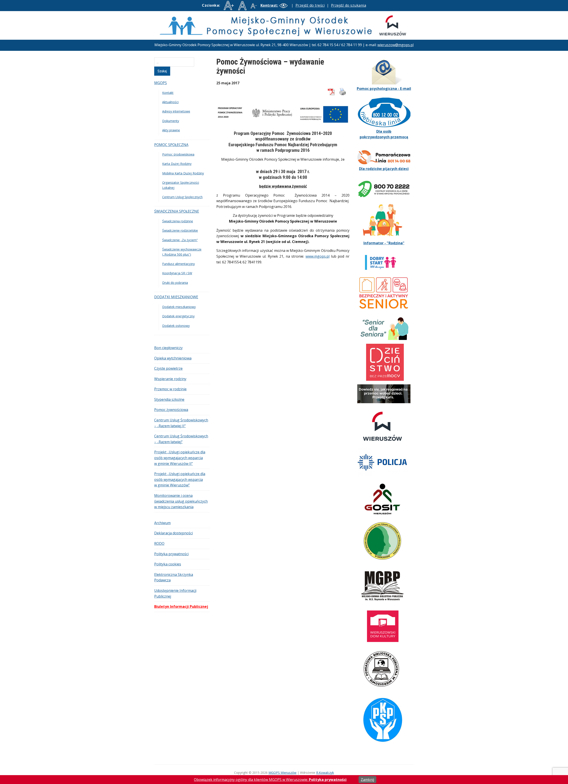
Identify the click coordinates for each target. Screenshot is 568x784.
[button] (274, 5)
